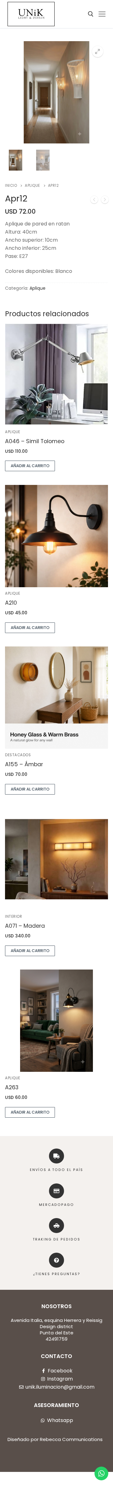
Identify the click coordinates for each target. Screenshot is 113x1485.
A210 (11, 603)
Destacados (18, 754)
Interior (13, 916)
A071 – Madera (25, 926)
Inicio (11, 185)
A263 (12, 1087)
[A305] (105, 201)
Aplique (32, 185)
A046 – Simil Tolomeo (34, 441)
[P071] (94, 201)
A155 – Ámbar (24, 764)
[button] (97, 51)
